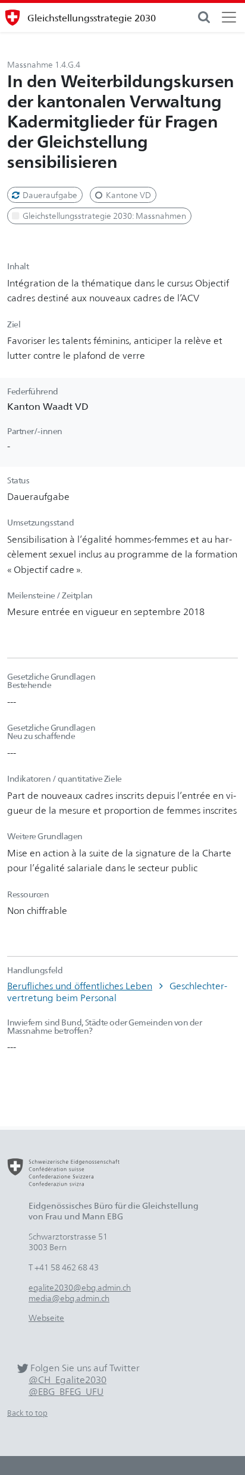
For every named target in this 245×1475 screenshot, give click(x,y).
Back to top (27, 1413)
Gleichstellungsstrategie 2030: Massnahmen (103, 216)
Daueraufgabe (49, 195)
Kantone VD (127, 195)
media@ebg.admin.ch (69, 1298)
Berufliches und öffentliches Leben (79, 986)
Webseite (46, 1317)
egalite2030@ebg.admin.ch (80, 1287)
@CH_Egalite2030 (67, 1379)
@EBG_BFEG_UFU (66, 1391)
